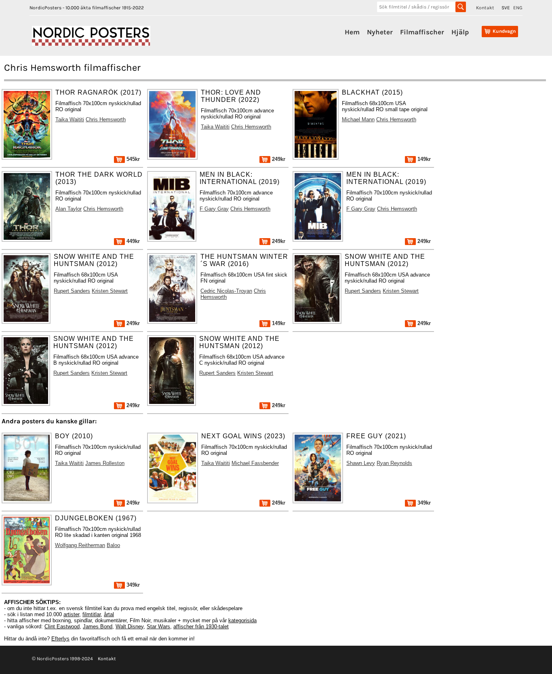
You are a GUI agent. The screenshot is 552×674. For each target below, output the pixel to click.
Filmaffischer (422, 32)
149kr (423, 159)
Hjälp (460, 32)
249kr (277, 159)
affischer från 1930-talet (201, 626)
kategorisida (242, 620)
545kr (132, 159)
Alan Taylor (68, 209)
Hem (352, 32)
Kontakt (485, 8)
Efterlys (60, 639)
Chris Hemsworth (106, 119)
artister (71, 614)
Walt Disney (129, 626)
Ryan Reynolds (394, 463)
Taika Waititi (69, 119)
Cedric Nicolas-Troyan (226, 291)
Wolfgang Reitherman (80, 545)
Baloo (113, 545)
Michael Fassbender (255, 463)
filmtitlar (91, 614)
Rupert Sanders (72, 291)
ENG (518, 8)
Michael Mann (358, 119)
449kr (132, 241)
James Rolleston (104, 463)
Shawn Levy (360, 463)
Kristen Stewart (110, 291)
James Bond (97, 626)
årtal (109, 614)
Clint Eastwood (62, 626)
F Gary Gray (214, 209)
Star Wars (158, 626)
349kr (423, 503)
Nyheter (380, 32)
